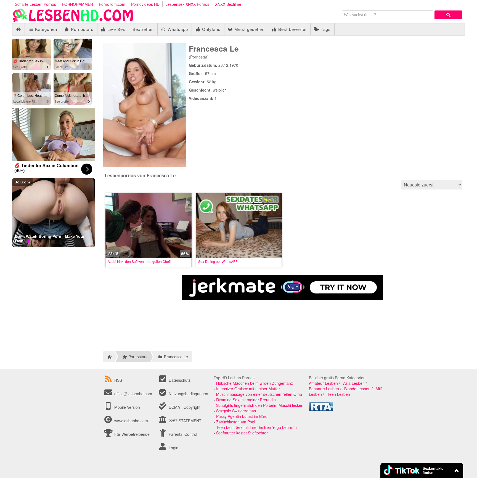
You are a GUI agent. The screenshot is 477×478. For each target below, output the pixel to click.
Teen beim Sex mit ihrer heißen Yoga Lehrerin (256, 427)
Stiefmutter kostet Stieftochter (242, 433)
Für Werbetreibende (131, 434)
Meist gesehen (248, 29)
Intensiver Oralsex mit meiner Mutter (248, 388)
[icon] (18, 29)
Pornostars (82, 29)
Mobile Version (126, 407)
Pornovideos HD (145, 4)
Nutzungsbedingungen (188, 393)
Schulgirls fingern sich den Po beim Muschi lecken (259, 405)
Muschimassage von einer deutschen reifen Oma (259, 394)
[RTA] (321, 409)
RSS (118, 380)
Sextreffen (143, 29)
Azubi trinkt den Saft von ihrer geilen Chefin (140, 261)
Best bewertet (292, 29)
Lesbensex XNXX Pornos (187, 4)
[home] (109, 356)
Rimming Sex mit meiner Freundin (246, 399)
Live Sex (115, 29)
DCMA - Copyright (184, 407)
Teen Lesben (338, 394)
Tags (325, 29)
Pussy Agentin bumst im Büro (241, 416)
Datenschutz (179, 380)
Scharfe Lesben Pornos (35, 4)
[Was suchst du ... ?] (448, 14)
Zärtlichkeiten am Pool (235, 421)
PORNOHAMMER (77, 4)
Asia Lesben (354, 383)
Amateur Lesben (323, 383)
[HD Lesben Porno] (73, 20)
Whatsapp (177, 29)
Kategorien (45, 29)
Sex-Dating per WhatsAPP (218, 261)
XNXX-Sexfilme (228, 4)
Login (173, 447)
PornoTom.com (112, 4)
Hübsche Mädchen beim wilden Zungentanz (254, 383)
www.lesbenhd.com (131, 420)
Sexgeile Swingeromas (236, 410)
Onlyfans (211, 29)
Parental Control (182, 434)
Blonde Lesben (357, 388)
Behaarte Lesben (324, 388)
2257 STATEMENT (185, 420)
